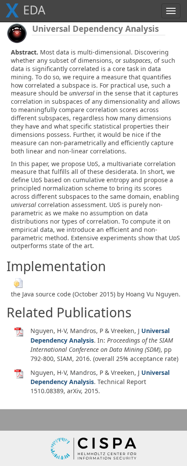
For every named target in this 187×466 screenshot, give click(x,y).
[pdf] (19, 331)
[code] (18, 282)
